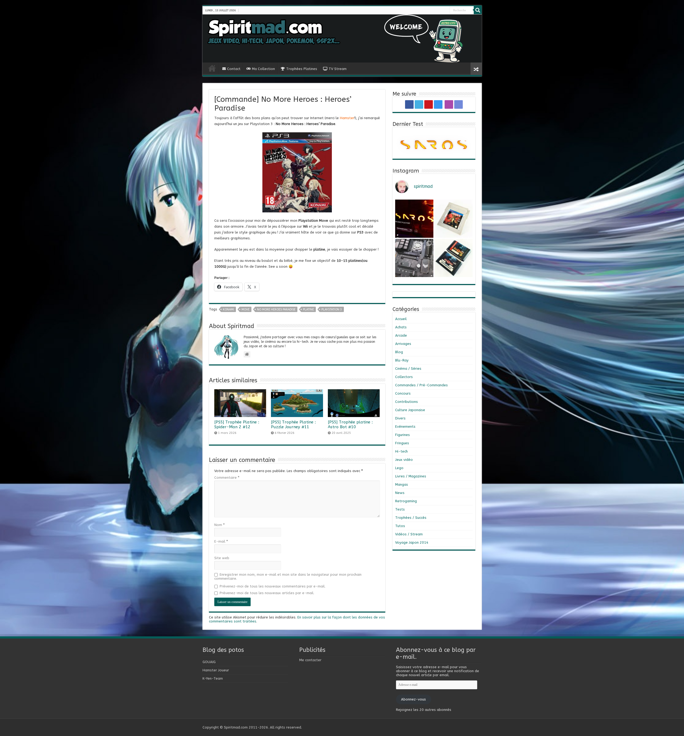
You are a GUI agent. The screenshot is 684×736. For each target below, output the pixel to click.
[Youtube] (439, 10)
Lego (399, 468)
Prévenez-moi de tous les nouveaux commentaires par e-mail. (272, 586)
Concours (403, 393)
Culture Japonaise (410, 410)
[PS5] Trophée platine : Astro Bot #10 (350, 424)
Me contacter (310, 660)
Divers (400, 418)
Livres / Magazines (410, 476)
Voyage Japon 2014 (411, 542)
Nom (219, 525)
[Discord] (447, 10)
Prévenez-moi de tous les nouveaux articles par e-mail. (267, 593)
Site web (221, 558)
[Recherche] (478, 10)
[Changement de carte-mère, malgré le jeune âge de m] (414, 258)
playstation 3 (331, 309)
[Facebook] (435, 10)
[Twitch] (445, 10)
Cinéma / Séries (408, 369)
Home (212, 68)
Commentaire (226, 478)
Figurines (402, 435)
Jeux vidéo (404, 460)
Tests (400, 509)
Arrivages (403, 344)
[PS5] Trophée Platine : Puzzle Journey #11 (293, 424)
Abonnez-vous (413, 699)
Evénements (405, 427)
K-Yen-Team (213, 678)
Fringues (402, 443)
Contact (233, 69)
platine (308, 309)
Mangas (401, 484)
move (246, 309)
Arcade (401, 335)
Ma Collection (263, 69)
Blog (399, 352)
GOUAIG (209, 662)
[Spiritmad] (342, 38)
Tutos (400, 526)
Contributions (406, 402)
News (400, 493)
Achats (401, 327)
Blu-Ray (402, 360)
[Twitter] (437, 10)
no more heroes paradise (276, 309)
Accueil (401, 319)
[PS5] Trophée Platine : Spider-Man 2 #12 (236, 424)
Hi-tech (401, 451)
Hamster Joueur (216, 670)
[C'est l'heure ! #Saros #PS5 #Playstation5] (414, 219)
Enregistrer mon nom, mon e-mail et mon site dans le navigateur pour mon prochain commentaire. (288, 577)
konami (228, 309)
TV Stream (338, 69)
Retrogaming (406, 501)
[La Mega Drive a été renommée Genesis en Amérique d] (453, 258)
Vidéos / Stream (409, 534)
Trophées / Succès (410, 518)
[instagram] (441, 10)
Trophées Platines (301, 69)
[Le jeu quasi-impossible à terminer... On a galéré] (453, 219)
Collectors (404, 377)
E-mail (221, 541)
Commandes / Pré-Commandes (421, 385)
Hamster (347, 118)
